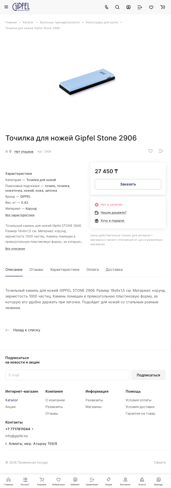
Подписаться (148, 375)
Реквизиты (54, 407)
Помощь (133, 391)
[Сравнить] (161, 151)
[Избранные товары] (151, 7)
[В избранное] (150, 151)
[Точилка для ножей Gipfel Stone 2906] (87, 82)
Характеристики (64, 269)
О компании (55, 400)
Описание (13, 269)
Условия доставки (140, 407)
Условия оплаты (138, 400)
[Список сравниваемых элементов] (140, 7)
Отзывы (36, 269)
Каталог (11, 400)
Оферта (160, 462)
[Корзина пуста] (162, 7)
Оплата (92, 269)
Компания (54, 391)
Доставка (114, 269)
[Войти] (128, 7)
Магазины (94, 407)
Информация (97, 391)
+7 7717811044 (17, 429)
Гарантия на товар (140, 413)
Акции (10, 407)
